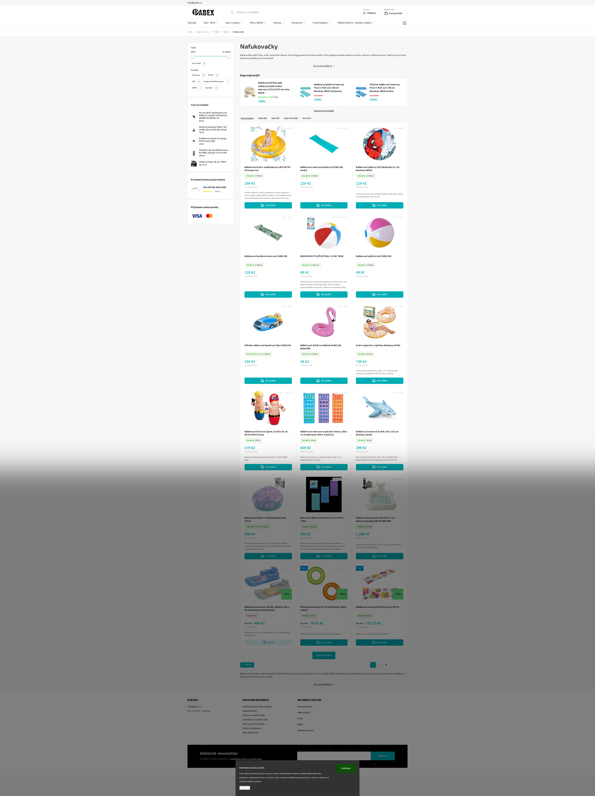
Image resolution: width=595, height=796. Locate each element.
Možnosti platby (305, 706)
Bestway (198, 75)
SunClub (211, 87)
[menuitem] (193, 23)
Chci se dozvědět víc (323, 65)
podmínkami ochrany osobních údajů (246, 758)
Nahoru (248, 664)
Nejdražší (275, 118)
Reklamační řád (249, 711)
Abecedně (306, 118)
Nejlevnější (262, 118)
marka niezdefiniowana (216, 81)
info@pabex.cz (194, 706)
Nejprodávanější (291, 118)
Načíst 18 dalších (323, 655)
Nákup (300, 724)
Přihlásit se (383, 755)
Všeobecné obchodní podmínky (257, 706)
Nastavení (245, 787)
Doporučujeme (247, 118)
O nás (300, 718)
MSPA (196, 87)
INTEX (213, 75)
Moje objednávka (250, 732)
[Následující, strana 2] (379, 665)
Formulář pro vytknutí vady (255, 719)
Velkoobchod (304, 712)
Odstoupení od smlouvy (253, 724)
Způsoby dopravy (306, 730)
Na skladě (198, 63)
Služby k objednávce (252, 728)
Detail (270, 642)
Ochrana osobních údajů (253, 715)
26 (386, 664)
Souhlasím (346, 768)
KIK (196, 81)
